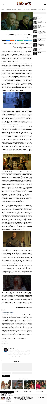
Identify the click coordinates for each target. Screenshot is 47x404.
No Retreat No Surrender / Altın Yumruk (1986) (8, 398)
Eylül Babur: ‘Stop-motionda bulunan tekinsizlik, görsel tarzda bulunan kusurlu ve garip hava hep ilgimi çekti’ (42, 32)
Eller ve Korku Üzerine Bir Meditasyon (41, 49)
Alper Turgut (39, 52)
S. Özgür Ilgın (30, 37)
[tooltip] (41, 4)
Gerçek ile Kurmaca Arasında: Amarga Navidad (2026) (41, 391)
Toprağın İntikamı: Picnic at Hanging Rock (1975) (41, 40)
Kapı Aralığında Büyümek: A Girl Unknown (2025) (42, 27)
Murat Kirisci (39, 39)
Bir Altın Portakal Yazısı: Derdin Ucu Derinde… (42, 53)
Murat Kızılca (40, 21)
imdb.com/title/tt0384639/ (8, 312)
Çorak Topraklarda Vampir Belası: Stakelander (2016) (6, 394)
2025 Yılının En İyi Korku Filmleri (42, 22)
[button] (45, 13)
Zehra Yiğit (39, 25)
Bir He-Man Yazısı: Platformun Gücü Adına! (42, 18)
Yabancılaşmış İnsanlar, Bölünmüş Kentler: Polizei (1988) (41, 45)
